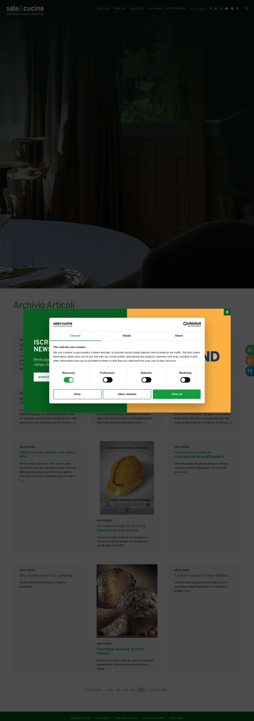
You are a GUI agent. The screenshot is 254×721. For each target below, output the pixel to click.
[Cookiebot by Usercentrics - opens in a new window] (186, 324)
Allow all (177, 394)
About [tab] (179, 335)
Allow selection (127, 394)
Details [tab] (127, 335)
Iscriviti (44, 377)
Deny (77, 394)
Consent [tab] (75, 335)
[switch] (107, 380)
